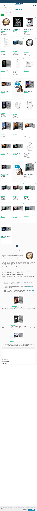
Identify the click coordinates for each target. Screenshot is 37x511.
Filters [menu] (2, 14)
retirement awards (29, 286)
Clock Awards (10, 14)
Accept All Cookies (32, 509)
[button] (1, 6)
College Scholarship (4, 363)
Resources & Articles (4, 350)
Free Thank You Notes (5, 359)
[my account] (33, 6)
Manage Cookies (25, 509)
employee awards (31, 290)
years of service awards (22, 282)
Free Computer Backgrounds (6, 357)
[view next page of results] (20, 246)
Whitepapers (3, 355)
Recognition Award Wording (5, 361)
